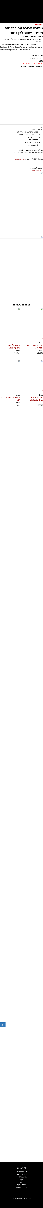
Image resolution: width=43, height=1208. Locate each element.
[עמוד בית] (21, 2)
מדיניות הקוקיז (22, 1177)
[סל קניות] (21, 19)
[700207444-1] (21, 204)
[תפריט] (21, 22)
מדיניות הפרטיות (21, 1171)
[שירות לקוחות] (25, 1168)
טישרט (22, 159)
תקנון (21, 1179)
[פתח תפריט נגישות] (3, 1024)
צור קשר (21, 1182)
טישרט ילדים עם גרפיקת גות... (13, 346)
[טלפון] (21, 1168)
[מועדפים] (21, 14)
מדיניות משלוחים (21, 1187)
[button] (21, 163)
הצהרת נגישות (22, 1174)
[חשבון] (21, 16)
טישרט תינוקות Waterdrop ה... (36, 398)
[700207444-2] (21, 268)
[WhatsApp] (18, 1168)
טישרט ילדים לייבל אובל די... (35, 346)
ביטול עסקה (21, 1185)
